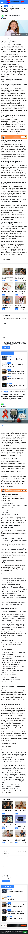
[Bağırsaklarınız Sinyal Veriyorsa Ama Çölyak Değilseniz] (20, 836)
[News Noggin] (15, 2)
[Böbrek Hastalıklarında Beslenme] (7, 274)
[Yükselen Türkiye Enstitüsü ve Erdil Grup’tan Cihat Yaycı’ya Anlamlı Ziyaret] (14, 371)
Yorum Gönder (6, 347)
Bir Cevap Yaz (6, 315)
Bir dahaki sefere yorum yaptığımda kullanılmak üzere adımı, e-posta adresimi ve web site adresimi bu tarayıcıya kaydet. (15, 343)
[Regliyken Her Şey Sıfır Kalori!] (20, 807)
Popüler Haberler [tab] (7, 353)
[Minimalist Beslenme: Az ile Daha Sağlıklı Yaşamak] (20, 288)
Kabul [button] (25, 932)
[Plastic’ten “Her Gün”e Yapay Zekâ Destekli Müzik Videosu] (14, 385)
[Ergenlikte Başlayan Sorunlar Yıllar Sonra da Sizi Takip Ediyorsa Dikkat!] (20, 303)
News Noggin (8, 15)
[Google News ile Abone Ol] (5, 38)
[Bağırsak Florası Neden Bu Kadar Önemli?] (7, 303)
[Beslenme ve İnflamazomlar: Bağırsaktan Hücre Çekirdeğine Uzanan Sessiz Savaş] (7, 836)
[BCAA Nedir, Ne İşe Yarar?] (7, 807)
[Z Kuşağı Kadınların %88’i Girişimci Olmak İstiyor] (14, 364)
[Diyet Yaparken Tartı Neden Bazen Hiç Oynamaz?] (20, 274)
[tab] (20, 353)
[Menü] (2, 2)
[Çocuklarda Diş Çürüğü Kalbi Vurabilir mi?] (7, 288)
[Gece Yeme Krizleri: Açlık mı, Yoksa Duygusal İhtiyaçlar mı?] (7, 822)
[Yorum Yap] (2, 41)
